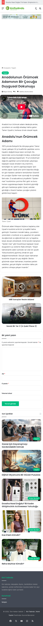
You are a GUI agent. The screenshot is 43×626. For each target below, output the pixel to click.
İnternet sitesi (7, 393)
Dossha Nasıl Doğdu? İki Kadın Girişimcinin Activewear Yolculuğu (20, 505)
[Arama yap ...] (40, 9)
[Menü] (3, 9)
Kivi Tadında (30, 611)
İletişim (4, 602)
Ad (3, 374)
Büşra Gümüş (7, 91)
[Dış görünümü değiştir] (36, 9)
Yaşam (13, 68)
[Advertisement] (21, 44)
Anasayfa (6, 68)
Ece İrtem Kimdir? (11, 535)
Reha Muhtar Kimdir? (13, 563)
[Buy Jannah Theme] (21, 16)
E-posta (5, 383)
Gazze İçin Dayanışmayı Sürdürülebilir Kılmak (14, 445)
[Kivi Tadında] (15, 8)
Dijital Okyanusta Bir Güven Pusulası (21, 474)
